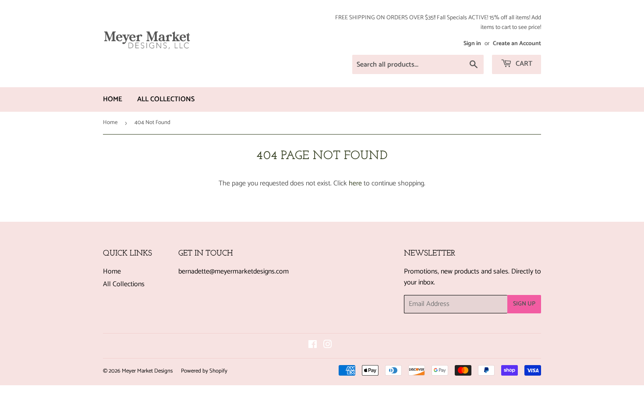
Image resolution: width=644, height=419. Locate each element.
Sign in (472, 43)
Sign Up (524, 304)
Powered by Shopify (204, 371)
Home (112, 99)
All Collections (166, 99)
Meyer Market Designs (147, 371)
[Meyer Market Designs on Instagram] (327, 346)
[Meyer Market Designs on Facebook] (312, 346)
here (355, 183)
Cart (523, 64)
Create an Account (517, 43)
